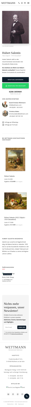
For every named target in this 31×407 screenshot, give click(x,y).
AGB (16, 404)
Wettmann (8, 3)
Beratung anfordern (15, 79)
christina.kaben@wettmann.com (18, 114)
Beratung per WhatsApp (17, 86)
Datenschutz (10, 404)
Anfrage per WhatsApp (11, 122)
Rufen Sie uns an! (15, 92)
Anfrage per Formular (11, 125)
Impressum (21, 404)
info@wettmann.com (15, 105)
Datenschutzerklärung (17, 334)
